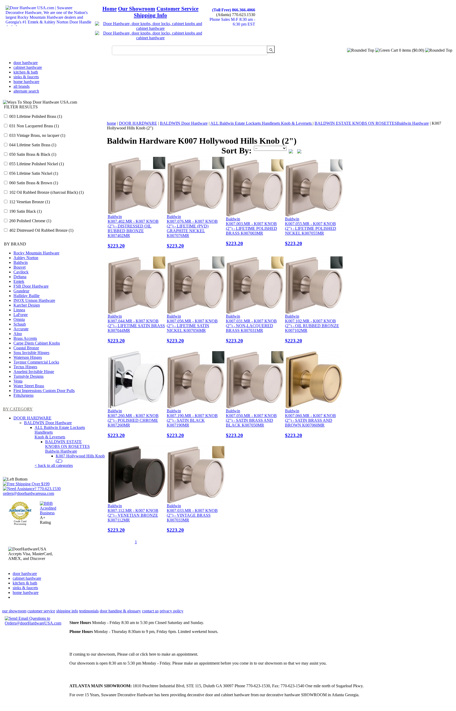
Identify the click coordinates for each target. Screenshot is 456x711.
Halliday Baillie (26, 295)
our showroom (14, 611)
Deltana (19, 276)
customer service (41, 611)
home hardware (26, 81)
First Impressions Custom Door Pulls (44, 390)
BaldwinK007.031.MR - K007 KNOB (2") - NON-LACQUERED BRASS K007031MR (251, 329)
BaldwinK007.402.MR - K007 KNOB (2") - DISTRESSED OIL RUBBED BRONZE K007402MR (133, 231)
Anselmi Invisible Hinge (33, 371)
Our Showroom (136, 9)
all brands (21, 86)
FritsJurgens (23, 395)
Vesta (17, 381)
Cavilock (20, 272)
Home (109, 9)
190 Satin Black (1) (25, 211)
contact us (150, 611)
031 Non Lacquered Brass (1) (33, 126)
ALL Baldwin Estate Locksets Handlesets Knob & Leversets (261, 123)
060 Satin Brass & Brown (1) (33, 183)
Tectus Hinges (25, 367)
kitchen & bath (25, 72)
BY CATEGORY (18, 409)
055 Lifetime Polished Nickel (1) (36, 164)
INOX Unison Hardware (34, 300)
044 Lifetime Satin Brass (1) (32, 145)
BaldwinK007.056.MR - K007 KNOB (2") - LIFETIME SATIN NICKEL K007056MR (192, 329)
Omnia (19, 319)
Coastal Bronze (26, 348)
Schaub (19, 324)
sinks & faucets (26, 77)
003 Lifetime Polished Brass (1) (35, 116)
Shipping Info (150, 15)
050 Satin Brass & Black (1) (32, 154)
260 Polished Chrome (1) (29, 221)
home (111, 123)
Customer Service (177, 9)
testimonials (89, 611)
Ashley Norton (25, 257)
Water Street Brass (28, 386)
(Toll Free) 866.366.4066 (233, 10)
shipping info (67, 611)
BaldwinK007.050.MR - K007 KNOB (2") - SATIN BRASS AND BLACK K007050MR (251, 423)
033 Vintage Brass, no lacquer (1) (36, 135)
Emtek (18, 281)
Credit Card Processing (20, 522)
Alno (17, 333)
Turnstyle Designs (28, 376)
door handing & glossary (120, 611)
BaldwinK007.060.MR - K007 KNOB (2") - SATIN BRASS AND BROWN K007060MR (310, 423)
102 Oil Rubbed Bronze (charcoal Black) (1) (46, 192)
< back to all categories (54, 465)
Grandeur (21, 291)
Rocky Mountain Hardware (36, 253)
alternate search (26, 91)
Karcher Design (26, 305)
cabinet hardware (27, 67)
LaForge (20, 314)
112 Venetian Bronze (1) (29, 202)
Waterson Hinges (27, 357)
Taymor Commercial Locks (36, 362)
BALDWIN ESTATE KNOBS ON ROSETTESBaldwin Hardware (67, 446)
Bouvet (19, 267)
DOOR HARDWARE (32, 418)
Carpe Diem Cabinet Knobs (36, 343)
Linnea (19, 310)
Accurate (20, 329)
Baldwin (20, 262)
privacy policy (171, 611)
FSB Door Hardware (31, 286)
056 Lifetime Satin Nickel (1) (33, 173)
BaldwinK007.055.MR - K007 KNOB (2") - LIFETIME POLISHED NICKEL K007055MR (310, 231)
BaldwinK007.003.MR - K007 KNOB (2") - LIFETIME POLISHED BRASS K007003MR (251, 231)
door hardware (25, 62)
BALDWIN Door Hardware (48, 422)
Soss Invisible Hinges (31, 352)
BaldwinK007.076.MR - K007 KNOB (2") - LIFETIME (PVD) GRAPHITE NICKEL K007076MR (192, 231)
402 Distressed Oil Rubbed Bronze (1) (40, 230)
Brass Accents (25, 338)
